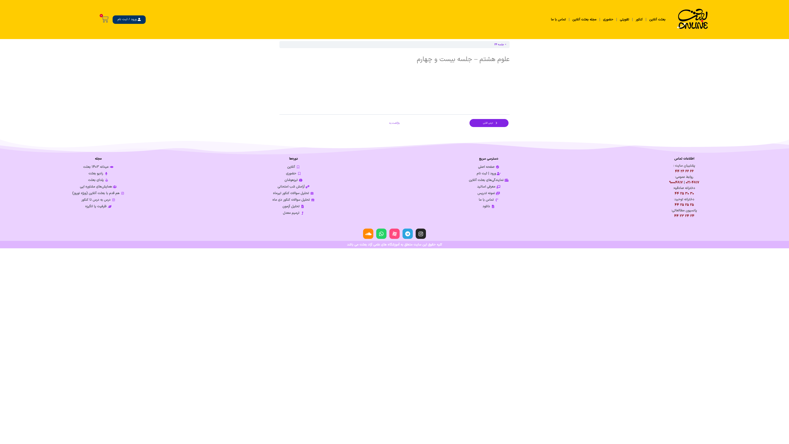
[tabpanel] (394, 81)
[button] (129, 19)
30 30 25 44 (684, 193)
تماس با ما (558, 19)
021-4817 (692, 182)
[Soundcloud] (368, 234)
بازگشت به (394, 123)
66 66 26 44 (684, 171)
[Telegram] (408, 234)
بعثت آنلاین (657, 19)
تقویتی (624, 19)
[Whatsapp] (381, 234)
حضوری (608, 19)
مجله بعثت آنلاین (584, 19)
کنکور (639, 19)
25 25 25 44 (684, 204)
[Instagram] (421, 234)
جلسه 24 (499, 44)
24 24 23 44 (684, 216)
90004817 (676, 182)
